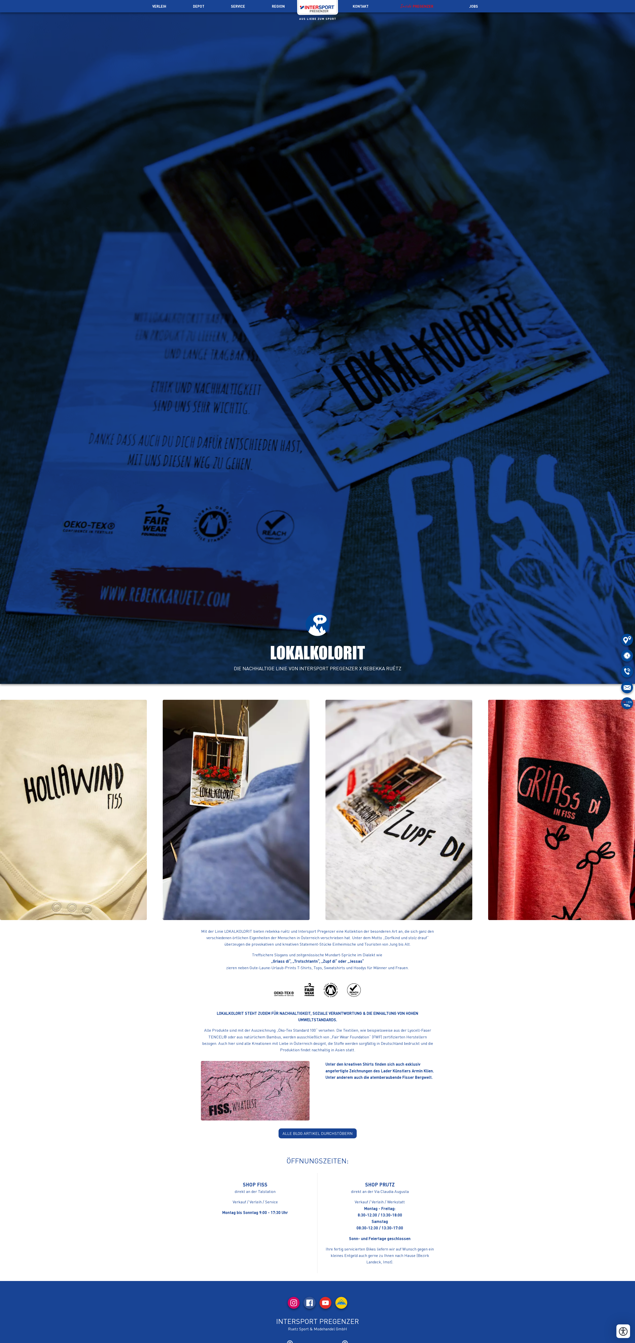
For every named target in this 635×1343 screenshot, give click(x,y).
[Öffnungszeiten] (627, 656)
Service (238, 6)
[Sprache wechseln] (627, 703)
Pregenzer (423, 6)
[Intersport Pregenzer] (317, 8)
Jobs (473, 6)
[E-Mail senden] (627, 687)
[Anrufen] (627, 671)
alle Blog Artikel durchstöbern (318, 1133)
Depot (198, 6)
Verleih (159, 6)
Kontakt (361, 6)
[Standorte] (627, 640)
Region (278, 6)
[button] (73, 810)
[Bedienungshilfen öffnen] (623, 1331)
